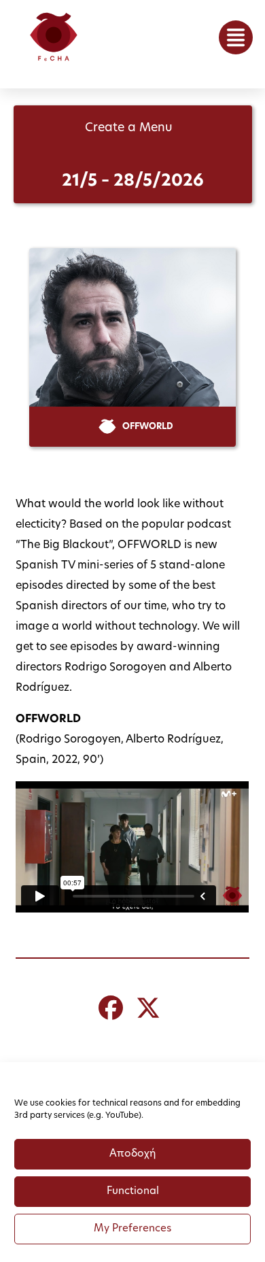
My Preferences (132, 1229)
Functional (133, 1192)
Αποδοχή (132, 1154)
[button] (236, 37)
